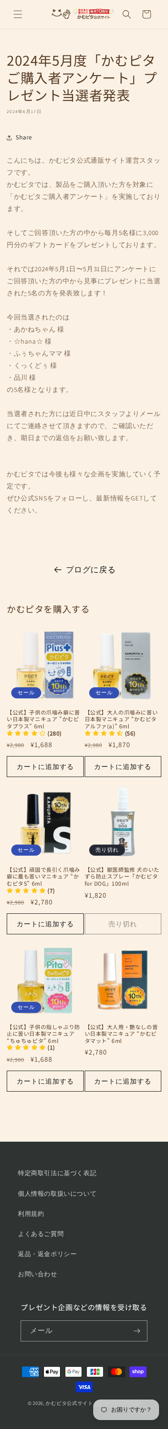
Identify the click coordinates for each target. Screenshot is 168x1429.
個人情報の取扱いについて (57, 1193)
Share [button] (24, 137)
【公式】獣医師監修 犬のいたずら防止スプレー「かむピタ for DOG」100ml (122, 876)
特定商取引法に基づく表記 (57, 1173)
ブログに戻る (91, 569)
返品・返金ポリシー (47, 1254)
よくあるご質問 (41, 1234)
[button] (18, 14)
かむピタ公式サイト (69, 1403)
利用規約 (31, 1214)
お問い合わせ (37, 1274)
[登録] (137, 1330)
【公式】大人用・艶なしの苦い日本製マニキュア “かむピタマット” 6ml (121, 1033)
